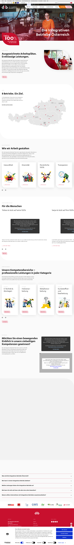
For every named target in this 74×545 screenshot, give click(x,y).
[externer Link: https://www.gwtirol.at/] (21, 131)
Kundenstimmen (49, 6)
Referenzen (5, 445)
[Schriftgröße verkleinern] (27, 2)
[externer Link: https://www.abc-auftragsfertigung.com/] (13, 131)
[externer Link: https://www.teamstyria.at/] (58, 131)
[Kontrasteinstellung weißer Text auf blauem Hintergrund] (18, 2)
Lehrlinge (62, 6)
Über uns (28, 6)
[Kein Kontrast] (11, 2)
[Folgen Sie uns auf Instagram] (53, 521)
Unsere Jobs (34, 6)
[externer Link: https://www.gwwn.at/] (38, 131)
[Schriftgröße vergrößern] (31, 2)
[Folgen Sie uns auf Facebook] (51, 521)
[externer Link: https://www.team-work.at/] (69, 131)
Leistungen (42, 6)
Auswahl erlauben (64, 533)
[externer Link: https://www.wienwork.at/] (5, 131)
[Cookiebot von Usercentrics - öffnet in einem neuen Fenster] (7, 543)
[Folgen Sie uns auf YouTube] (57, 521)
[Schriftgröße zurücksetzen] (29, 2)
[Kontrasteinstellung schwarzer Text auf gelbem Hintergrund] (13, 2)
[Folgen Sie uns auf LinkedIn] (55, 521)
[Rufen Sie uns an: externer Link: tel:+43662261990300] (71, 526)
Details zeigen (61, 542)
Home (34, 521)
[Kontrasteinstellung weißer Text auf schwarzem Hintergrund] (16, 2)
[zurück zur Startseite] (37, 513)
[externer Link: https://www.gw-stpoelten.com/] (48, 132)
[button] (10, 175)
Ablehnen (64, 537)
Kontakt (68, 6)
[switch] (33, 543)
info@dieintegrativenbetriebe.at (14, 526)
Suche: (56, 2)
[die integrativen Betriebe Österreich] (10, 7)
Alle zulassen (64, 529)
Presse (56, 6)
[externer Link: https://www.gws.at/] (30, 131)
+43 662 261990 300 (14, 524)
